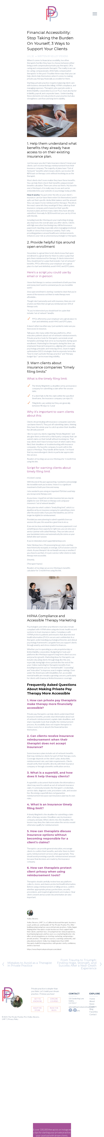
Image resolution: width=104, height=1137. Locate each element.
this (33, 461)
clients (35, 180)
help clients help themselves (39, 76)
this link (34, 216)
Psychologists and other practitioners (43, 626)
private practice (42, 83)
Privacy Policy (13, 1019)
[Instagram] (75, 1010)
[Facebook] (70, 1010)
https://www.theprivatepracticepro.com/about (44, 949)
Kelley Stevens (59, 56)
